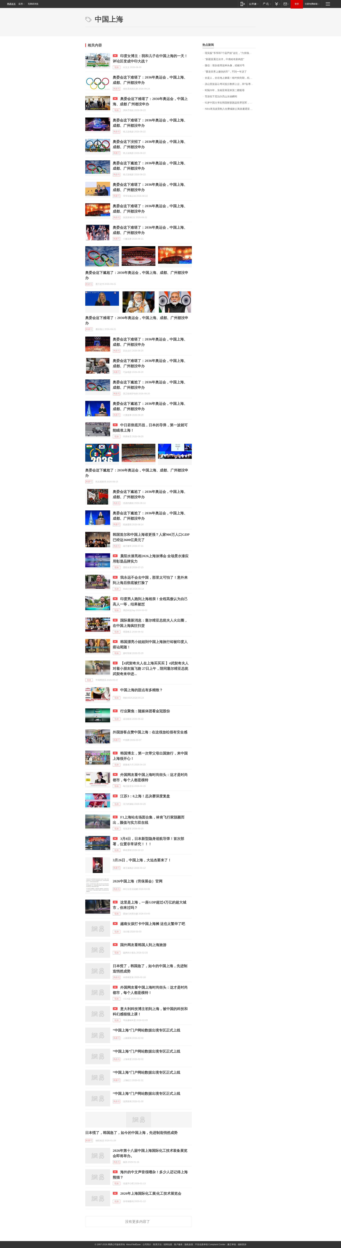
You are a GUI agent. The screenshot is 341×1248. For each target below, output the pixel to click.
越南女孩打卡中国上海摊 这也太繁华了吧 (152, 924)
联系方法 (157, 1244)
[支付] (277, 4)
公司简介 (147, 1244)
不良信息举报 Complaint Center (210, 1244)
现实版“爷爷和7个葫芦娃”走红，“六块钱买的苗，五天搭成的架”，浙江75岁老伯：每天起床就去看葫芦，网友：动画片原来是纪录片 (230, 53)
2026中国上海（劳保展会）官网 (138, 881)
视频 (116, 67)
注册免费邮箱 (311, 4)
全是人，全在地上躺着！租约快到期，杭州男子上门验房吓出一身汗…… (230, 78)
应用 (20, 4)
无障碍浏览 (33, 4)
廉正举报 (231, 1244)
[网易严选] (266, 4)
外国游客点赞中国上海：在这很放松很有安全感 (150, 732)
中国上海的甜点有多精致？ (141, 690)
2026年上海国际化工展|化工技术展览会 (150, 1193)
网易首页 (11, 4)
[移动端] (242, 4)
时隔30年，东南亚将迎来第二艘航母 (225, 90)
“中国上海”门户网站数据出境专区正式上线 (146, 1030)
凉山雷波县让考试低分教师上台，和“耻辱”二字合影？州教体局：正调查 (230, 84)
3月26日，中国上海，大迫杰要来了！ (142, 860)
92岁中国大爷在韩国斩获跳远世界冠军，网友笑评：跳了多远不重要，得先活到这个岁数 (230, 102)
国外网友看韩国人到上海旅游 (143, 945)
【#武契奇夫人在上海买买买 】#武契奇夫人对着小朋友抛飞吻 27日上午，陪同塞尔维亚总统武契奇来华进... (151, 668)
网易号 (116, 89)
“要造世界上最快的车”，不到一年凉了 (226, 71)
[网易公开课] (253, 4)
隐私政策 (189, 1244)
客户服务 (178, 1244)
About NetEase (133, 1244)
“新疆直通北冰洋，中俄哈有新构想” (224, 59)
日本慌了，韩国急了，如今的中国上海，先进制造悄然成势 (131, 1133)
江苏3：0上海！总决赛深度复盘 (145, 796)
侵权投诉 (242, 1244)
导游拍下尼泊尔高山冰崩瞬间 (221, 96)
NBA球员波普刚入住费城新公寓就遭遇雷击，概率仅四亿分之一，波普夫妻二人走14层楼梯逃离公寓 (230, 109)
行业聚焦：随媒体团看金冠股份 (145, 711)
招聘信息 (168, 1244)
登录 (297, 4)
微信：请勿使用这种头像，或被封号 (225, 65)
